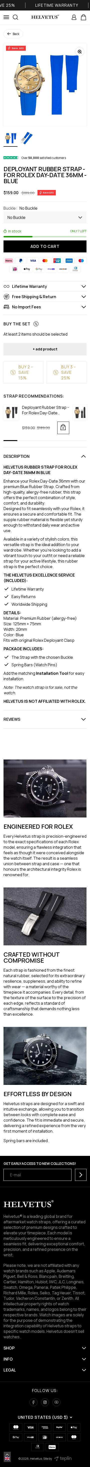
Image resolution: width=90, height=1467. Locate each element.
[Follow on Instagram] (45, 1402)
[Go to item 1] (11, 139)
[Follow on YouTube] (56, 1402)
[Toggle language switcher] (7, 1455)
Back (16, 34)
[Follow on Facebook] (34, 1402)
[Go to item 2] (27, 139)
